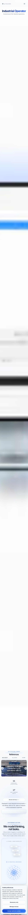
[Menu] (24, 3)
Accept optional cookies (14, 911)
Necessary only (14, 902)
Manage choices (14, 906)
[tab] (6, 757)
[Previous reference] (2, 768)
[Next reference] (25, 768)
